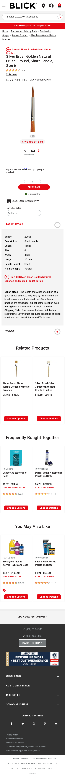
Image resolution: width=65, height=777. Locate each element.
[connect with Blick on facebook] (11, 725)
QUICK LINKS (13, 676)
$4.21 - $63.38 (43, 573)
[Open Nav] (3, 6)
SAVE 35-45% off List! (44, 488)
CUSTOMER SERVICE (18, 685)
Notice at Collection (14, 739)
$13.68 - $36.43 (11, 394)
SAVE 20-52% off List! (12, 577)
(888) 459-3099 (34, 636)
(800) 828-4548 (34, 629)
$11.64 (29, 151)
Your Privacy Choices (15, 743)
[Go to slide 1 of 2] (31, 136)
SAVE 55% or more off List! (14, 488)
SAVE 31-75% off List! (44, 577)
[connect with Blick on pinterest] (45, 725)
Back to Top (31, 643)
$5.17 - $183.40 (11, 573)
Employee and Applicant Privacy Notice (23, 750)
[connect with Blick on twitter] (23, 725)
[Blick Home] (23, 5)
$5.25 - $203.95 (43, 484)
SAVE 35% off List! (32, 141)
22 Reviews (11, 74)
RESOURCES (13, 695)
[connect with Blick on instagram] (34, 725)
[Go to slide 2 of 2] (33, 136)
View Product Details (40, 80)
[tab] (32, 224)
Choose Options (16, 418)
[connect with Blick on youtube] (56, 725)
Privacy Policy (12, 735)
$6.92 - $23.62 (10, 484)
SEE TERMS (46, 26)
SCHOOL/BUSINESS (17, 704)
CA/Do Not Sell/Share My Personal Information (26, 747)
